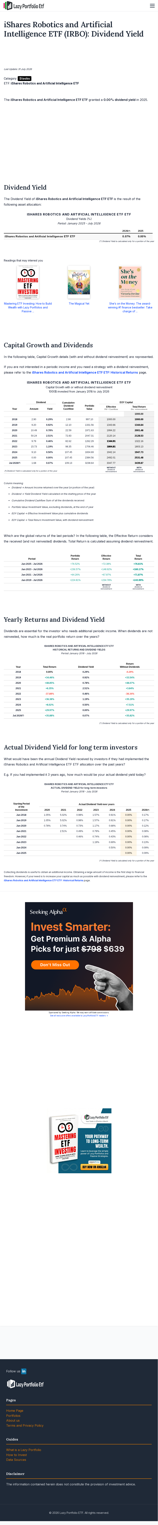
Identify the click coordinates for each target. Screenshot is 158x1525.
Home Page (14, 1411)
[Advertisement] (79, 53)
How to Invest (16, 1455)
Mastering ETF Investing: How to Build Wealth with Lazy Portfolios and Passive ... (28, 307)
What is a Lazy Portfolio (23, 1450)
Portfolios (13, 1416)
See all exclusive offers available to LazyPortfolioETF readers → (79, 1015)
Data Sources (16, 1460)
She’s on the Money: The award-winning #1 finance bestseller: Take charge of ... (130, 307)
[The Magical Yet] (79, 282)
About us (13, 1420)
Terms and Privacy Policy (24, 1425)
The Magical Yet (79, 303)
